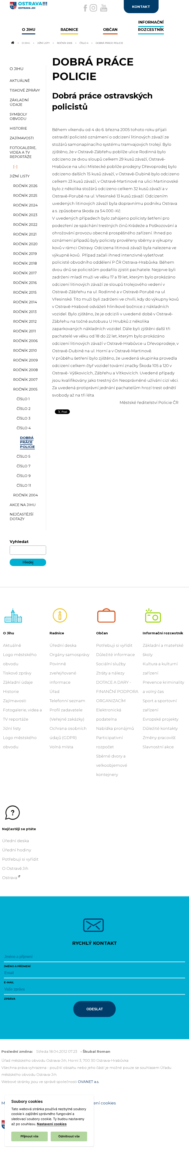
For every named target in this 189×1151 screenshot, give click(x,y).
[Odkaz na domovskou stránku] (12, 43)
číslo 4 (84, 43)
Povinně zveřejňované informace (63, 673)
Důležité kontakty (160, 728)
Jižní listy (43, 43)
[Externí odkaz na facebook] (85, 8)
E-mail (9, 982)
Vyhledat (19, 541)
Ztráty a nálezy (110, 673)
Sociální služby (111, 664)
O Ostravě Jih (15, 868)
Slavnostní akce (158, 747)
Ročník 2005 (64, 43)
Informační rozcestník (163, 633)
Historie (11, 691)
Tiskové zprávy (17, 673)
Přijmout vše (29, 1136)
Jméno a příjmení (17, 966)
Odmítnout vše (69, 1136)
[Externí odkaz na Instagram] (93, 8)
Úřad (54, 691)
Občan (102, 633)
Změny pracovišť (159, 737)
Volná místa (61, 747)
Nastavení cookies (98, 1103)
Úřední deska (63, 645)
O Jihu (26, 43)
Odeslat (94, 1009)
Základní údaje (18, 682)
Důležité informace (115, 654)
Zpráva (9, 998)
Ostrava (9, 877)
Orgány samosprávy (69, 654)
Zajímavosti (14, 700)
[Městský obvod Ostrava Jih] (38, 7)
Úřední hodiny (16, 850)
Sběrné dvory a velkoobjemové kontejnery (111, 765)
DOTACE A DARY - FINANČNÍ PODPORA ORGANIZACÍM (117, 691)
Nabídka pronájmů (115, 728)
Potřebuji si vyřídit (114, 645)
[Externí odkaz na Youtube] (103, 8)
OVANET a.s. (88, 1081)
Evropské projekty (160, 719)
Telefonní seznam (67, 700)
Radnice (57, 633)
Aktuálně (12, 645)
